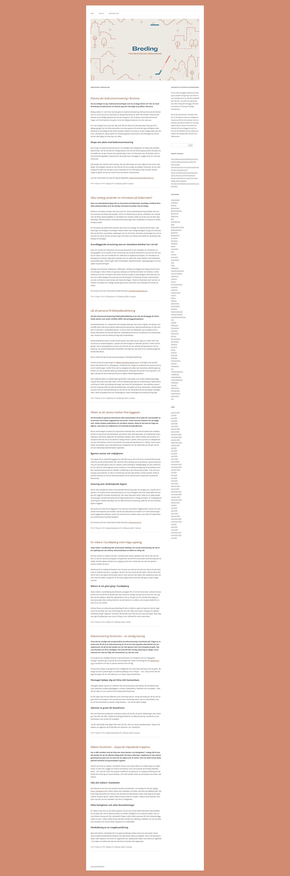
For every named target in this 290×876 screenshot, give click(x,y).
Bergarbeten (175, 208)
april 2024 (174, 481)
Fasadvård (174, 249)
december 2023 (176, 492)
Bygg (172, 224)
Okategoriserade (176, 314)
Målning (173, 301)
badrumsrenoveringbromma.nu (142, 178)
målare (120, 561)
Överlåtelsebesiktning (178, 317)
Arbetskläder (175, 200)
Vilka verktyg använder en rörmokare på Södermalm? (121, 197)
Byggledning (175, 235)
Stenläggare (175, 366)
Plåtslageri (174, 325)
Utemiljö (174, 385)
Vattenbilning (175, 393)
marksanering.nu (134, 522)
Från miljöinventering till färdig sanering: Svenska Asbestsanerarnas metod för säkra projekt (184, 162)
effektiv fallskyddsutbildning (126, 362)
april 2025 (174, 456)
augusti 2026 (175, 413)
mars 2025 (174, 459)
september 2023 (176, 500)
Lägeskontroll (175, 293)
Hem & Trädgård (176, 274)
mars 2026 (174, 426)
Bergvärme (174, 214)
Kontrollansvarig (176, 284)
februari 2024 (175, 486)
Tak (172, 369)
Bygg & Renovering (112, 528)
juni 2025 (174, 451)
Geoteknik (174, 257)
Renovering (175, 334)
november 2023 (176, 494)
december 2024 (176, 464)
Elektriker (174, 244)
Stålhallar (174, 358)
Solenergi (174, 355)
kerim (129, 622)
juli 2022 (173, 524)
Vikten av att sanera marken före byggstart (115, 412)
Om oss (101, 13)
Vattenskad (175, 396)
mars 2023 (174, 513)
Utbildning (109, 398)
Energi (173, 246)
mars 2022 (174, 530)
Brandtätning (175, 222)
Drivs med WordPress (97, 866)
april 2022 (174, 527)
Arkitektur (174, 203)
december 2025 (176, 434)
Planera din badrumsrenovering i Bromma (115, 98)
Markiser (174, 309)
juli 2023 (173, 505)
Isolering (174, 279)
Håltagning (174, 268)
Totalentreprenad (177, 372)
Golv (172, 263)
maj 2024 (174, 478)
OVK (172, 320)
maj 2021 (174, 538)
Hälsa (173, 265)
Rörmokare (110, 296)
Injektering (174, 276)
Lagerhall (174, 290)
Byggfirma (174, 233)
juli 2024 (173, 473)
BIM (172, 219)
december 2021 (176, 532)
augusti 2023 (175, 502)
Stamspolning (175, 361)
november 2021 (176, 535)
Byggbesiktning (176, 230)
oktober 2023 (175, 497)
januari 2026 (175, 432)
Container (174, 238)
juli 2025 (173, 448)
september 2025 (176, 443)
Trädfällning (175, 374)
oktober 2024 (175, 470)
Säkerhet (174, 344)
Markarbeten (175, 306)
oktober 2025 (175, 440)
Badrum (109, 183)
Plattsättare (175, 328)
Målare (108, 622)
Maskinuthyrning (177, 312)
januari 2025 (175, 462)
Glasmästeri (175, 260)
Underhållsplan (176, 377)
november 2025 (176, 437)
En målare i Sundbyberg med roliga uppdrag (116, 542)
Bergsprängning (176, 211)
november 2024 (176, 467)
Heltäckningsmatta (177, 271)
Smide (173, 350)
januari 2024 (175, 489)
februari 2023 (175, 516)
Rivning (173, 336)
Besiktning (174, 216)
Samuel (130, 183)
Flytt (172, 252)
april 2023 (174, 511)
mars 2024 (174, 483)
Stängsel (174, 363)
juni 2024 (174, 475)
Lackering (174, 287)
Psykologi (174, 331)
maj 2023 (174, 508)
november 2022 (176, 522)
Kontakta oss (114, 13)
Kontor (173, 282)
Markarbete (175, 304)
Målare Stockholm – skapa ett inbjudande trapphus (121, 747)
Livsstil (173, 295)
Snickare (174, 353)
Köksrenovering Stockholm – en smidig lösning (118, 636)
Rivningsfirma (175, 339)
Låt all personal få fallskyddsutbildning (113, 310)
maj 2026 (174, 421)
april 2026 (174, 423)
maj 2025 (174, 453)
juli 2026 (173, 415)
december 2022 (176, 519)
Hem (92, 13)
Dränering (174, 241)
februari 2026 (175, 429)
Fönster (173, 254)
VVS (172, 399)
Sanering (174, 347)
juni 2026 (174, 418)
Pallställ (173, 323)
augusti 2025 (175, 445)
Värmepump (175, 391)
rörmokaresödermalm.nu (137, 291)
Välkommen (175, 388)
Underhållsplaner (177, 380)
